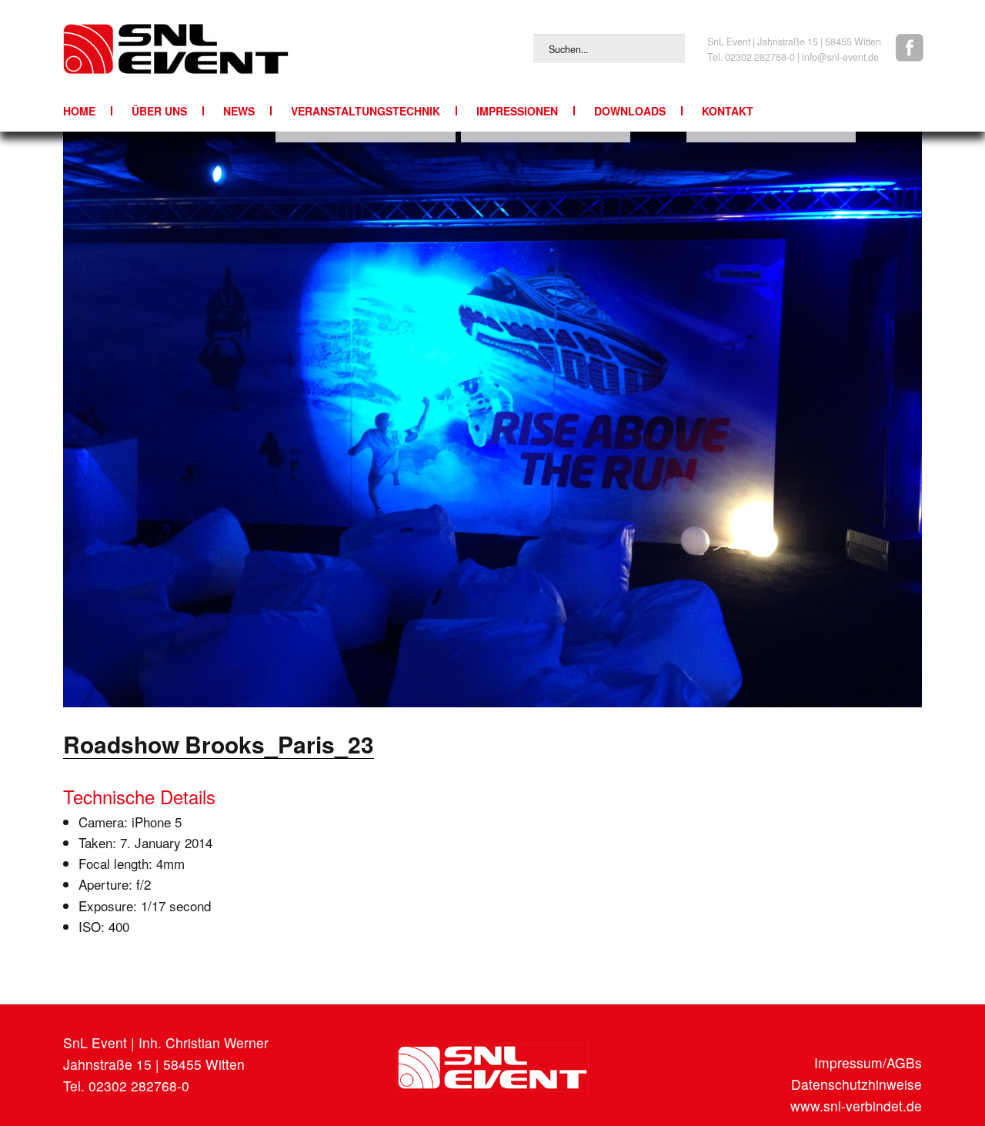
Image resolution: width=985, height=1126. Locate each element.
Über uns (159, 110)
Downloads (630, 110)
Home (79, 110)
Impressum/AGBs (868, 1062)
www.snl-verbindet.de (856, 1105)
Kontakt (727, 110)
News (239, 110)
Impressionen (517, 110)
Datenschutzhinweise (856, 1084)
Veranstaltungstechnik (365, 110)
